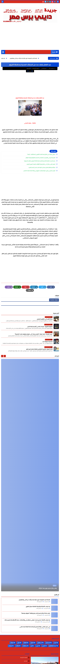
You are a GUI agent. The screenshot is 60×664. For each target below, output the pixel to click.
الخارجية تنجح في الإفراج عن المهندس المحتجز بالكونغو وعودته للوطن (40, 158)
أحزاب (55, 643)
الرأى (19, 643)
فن (31, 646)
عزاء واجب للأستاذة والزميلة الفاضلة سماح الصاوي (11, 58)
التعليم (32, 643)
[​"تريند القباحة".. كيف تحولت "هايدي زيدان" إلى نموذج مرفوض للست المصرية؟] (56, 333)
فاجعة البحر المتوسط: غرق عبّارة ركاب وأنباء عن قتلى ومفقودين (40, 58)
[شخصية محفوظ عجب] (56, 341)
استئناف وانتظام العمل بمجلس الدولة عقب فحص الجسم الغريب (41, 167)
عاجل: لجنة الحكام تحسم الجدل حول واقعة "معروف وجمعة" (35, 613)
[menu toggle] (58, 2)
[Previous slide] (5, 356)
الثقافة (25, 643)
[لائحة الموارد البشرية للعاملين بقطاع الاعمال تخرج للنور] (56, 348)
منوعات (10, 646)
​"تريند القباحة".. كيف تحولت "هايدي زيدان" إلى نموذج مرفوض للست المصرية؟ (34, 334)
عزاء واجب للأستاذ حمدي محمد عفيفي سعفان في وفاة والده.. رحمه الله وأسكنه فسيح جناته (27, 620)
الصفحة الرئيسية (36, 68)
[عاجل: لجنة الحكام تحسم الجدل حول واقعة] (54, 615)
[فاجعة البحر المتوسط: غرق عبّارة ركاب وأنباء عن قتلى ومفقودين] (54, 601)
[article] (30, 475)
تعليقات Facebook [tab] (54, 300)
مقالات (17, 646)
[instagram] (52, 2)
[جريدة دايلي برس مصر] (30, 14)
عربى (37, 646)
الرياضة (12, 643)
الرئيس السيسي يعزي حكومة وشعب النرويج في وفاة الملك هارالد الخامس (39, 171)
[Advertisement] (30, 39)
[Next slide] (2, 356)
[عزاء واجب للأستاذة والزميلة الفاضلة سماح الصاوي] (54, 608)
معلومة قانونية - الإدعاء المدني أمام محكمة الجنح (40, 326)
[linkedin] (50, 2)
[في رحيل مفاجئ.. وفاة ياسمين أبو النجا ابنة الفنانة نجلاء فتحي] (54, 628)
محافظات (25, 646)
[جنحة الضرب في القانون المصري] (56, 318)
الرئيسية (54, 52)
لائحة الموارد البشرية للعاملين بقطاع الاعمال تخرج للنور (39, 349)
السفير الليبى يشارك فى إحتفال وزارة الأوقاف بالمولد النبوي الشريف (40, 164)
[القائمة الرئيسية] (3, 52)
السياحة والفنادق (53, 646)
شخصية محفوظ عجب (47, 341)
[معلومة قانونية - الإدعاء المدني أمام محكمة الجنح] (56, 326)
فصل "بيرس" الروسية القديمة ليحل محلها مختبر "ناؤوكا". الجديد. (39, 588)
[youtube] (43, 2)
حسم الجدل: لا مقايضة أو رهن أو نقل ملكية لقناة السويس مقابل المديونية (39, 161)
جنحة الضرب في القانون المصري (45, 319)
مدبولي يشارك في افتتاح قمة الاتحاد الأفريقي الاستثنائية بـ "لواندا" (41, 154)
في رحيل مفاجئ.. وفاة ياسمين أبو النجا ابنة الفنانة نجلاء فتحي (35, 627)
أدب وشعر (40, 643)
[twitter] (45, 2)
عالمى (43, 646)
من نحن (25, 661)
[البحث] (2, 2)
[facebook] (55, 2)
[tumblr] (48, 2)
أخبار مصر (28, 68)
